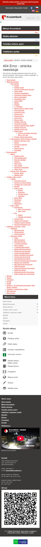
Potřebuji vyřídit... (14, 338)
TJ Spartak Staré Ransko (21, 247)
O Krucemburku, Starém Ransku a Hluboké (23, 139)
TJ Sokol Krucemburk (20, 244)
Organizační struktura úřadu (22, 95)
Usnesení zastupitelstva (21, 93)
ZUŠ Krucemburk (19, 234)
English (9, 283)
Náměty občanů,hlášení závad (13, 361)
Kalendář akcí (18, 207)
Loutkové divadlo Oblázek (22, 253)
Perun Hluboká (18, 245)
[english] (33, 11)
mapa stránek (25, 531)
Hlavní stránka (10, 8)
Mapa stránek (18, 8)
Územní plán (18, 118)
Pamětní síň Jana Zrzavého (22, 183)
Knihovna (17, 162)
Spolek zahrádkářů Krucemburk (23, 255)
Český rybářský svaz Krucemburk (24, 274)
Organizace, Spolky (16, 236)
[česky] (36, 8)
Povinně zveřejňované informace (24, 89)
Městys (12, 154)
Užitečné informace (20, 127)
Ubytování (17, 202)
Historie (16, 143)
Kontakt (25, 8)
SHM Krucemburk (19, 266)
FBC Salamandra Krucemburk (23, 264)
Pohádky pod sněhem (24, 217)
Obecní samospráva (20, 97)
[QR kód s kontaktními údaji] (20, 508)
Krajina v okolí (18, 188)
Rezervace (21, 192)
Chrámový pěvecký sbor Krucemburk (25, 261)
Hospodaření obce (19, 99)
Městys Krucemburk (12, 28)
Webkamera (18, 204)
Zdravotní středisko (20, 160)
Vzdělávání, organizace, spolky (16, 226)
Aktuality (9, 276)
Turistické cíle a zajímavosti (22, 185)
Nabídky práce (18, 175)
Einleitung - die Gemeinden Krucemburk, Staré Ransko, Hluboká (21, 286)
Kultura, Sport (14, 205)
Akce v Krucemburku (24, 209)
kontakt (31, 533)
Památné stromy (23, 194)
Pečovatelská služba (20, 158)
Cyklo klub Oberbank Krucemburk (24, 268)
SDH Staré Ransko (20, 242)
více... (37, 32)
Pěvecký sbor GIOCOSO (21, 263)
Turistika (13, 179)
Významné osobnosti (20, 145)
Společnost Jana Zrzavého (22, 251)
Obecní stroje (18, 169)
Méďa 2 (20, 215)
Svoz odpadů (18, 165)
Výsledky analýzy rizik (20, 129)
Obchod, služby (19, 173)
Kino (15, 213)
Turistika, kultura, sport (13, 44)
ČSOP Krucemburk (20, 270)
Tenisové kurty (18, 219)
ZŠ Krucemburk (19, 232)
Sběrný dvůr (18, 164)
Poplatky (16, 105)
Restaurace (17, 200)
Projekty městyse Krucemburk (23, 137)
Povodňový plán (19, 116)
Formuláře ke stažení (20, 124)
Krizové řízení (18, 114)
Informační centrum (20, 181)
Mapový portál (18, 120)
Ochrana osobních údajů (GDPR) (24, 125)
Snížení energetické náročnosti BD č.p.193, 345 (27, 134)
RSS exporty (25, 533)
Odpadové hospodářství (21, 167)
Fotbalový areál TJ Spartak (22, 223)
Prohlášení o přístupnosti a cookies (17, 289)
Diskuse (9, 278)
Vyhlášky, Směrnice (20, 122)
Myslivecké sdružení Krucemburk (24, 272)
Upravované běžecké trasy (22, 225)
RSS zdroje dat (11, 291)
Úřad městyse (14, 84)
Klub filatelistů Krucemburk (22, 259)
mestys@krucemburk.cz (13, 470)
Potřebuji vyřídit (19, 87)
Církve (16, 238)
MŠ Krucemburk (19, 230)
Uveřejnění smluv (19, 112)
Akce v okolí (21, 211)
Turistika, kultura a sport (14, 177)
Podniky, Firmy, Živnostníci (18, 171)
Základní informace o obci (22, 141)
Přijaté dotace (18, 131)
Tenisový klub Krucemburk (22, 257)
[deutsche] (37, 11)
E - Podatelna (18, 107)
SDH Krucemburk (19, 240)
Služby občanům (10, 36)
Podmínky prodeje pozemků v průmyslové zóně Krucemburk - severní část (21, 2)
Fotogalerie (17, 150)
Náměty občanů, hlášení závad (23, 108)
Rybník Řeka (18, 198)
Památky (17, 146)
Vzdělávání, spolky (11, 51)
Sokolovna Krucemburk (21, 221)
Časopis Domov (19, 148)
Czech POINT (18, 101)
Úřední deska (18, 91)
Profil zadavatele (19, 110)
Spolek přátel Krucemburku (22, 249)
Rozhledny (21, 196)
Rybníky (20, 190)
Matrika (16, 103)
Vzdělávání (13, 228)
